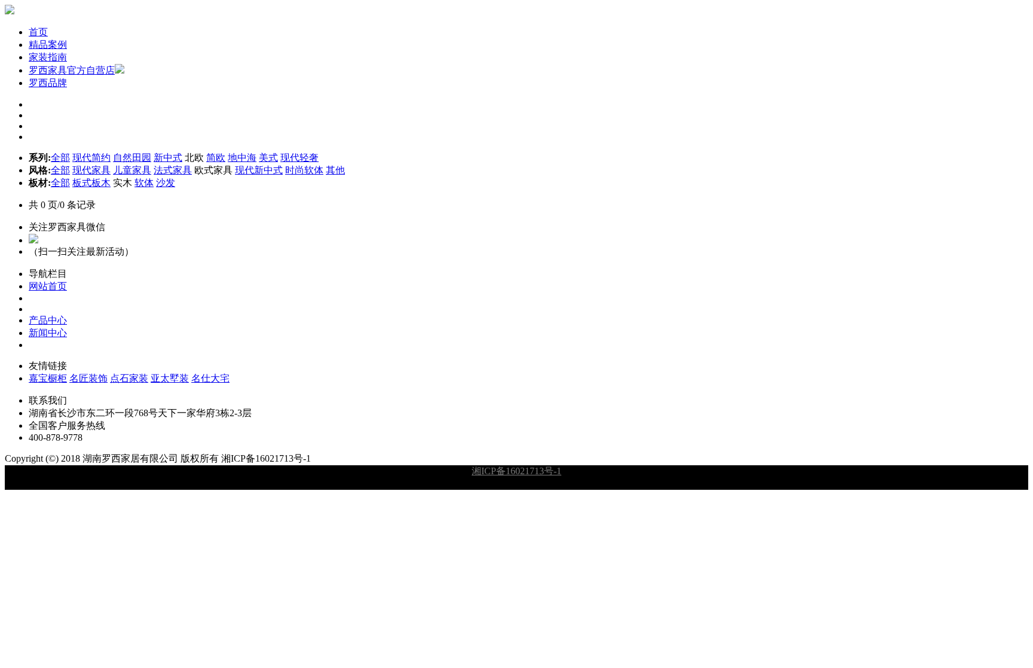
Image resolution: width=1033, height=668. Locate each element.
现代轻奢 (299, 157)
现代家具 (91, 170)
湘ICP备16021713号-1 (516, 471)
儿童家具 (132, 170)
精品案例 (48, 44)
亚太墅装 (170, 378)
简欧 (215, 157)
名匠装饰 (88, 378)
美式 (268, 157)
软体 (144, 183)
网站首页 (48, 286)
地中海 (242, 157)
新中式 (168, 157)
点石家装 (129, 378)
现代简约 (91, 157)
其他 (335, 170)
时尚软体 (304, 170)
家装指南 (48, 57)
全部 (60, 157)
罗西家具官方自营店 (72, 70)
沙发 (165, 183)
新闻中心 (48, 333)
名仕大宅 (210, 378)
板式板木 (91, 183)
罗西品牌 (48, 83)
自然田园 (132, 157)
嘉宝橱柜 (48, 378)
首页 (38, 32)
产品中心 (48, 320)
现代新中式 (259, 170)
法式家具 (173, 170)
